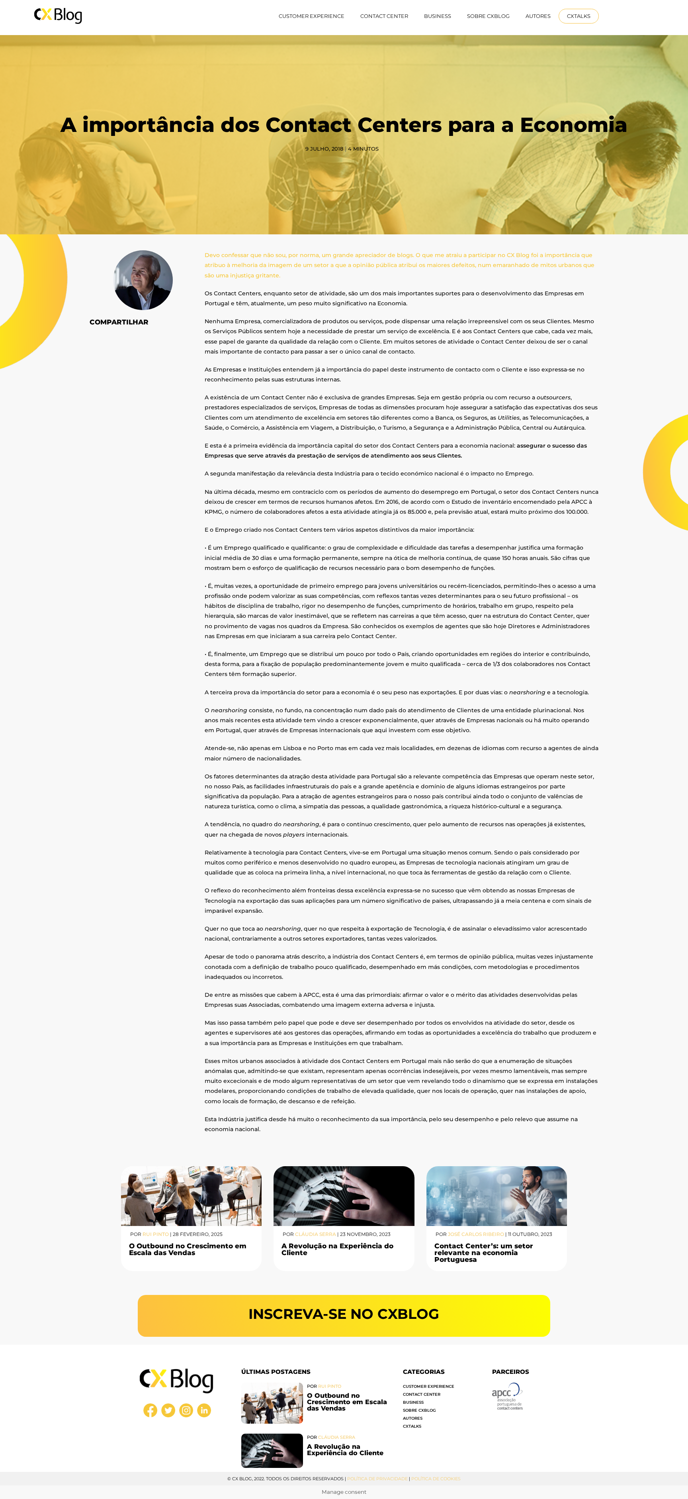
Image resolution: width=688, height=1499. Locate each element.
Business (437, 16)
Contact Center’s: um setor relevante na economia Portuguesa (483, 1252)
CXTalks (578, 16)
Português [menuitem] (621, 16)
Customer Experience (311, 16)
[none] (624, 16)
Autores (538, 16)
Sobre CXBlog (488, 16)
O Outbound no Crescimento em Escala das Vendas (187, 1249)
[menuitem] (624, 16)
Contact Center (384, 16)
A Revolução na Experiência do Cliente (337, 1249)
